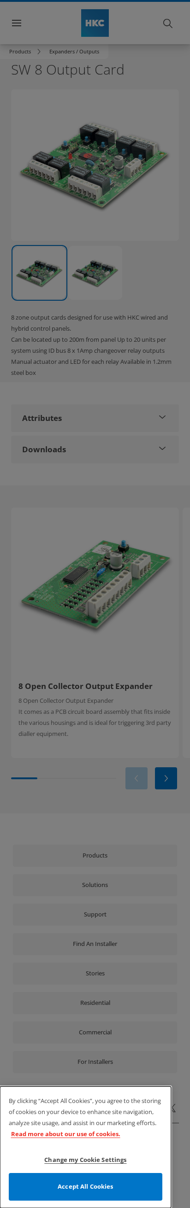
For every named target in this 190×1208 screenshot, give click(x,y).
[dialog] (85, 1147)
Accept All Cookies (85, 1186)
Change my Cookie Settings (85, 1159)
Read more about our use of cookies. (65, 1134)
